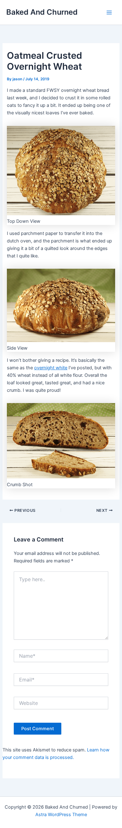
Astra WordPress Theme (61, 814)
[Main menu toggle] (109, 12)
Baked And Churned (42, 12)
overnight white (50, 368)
